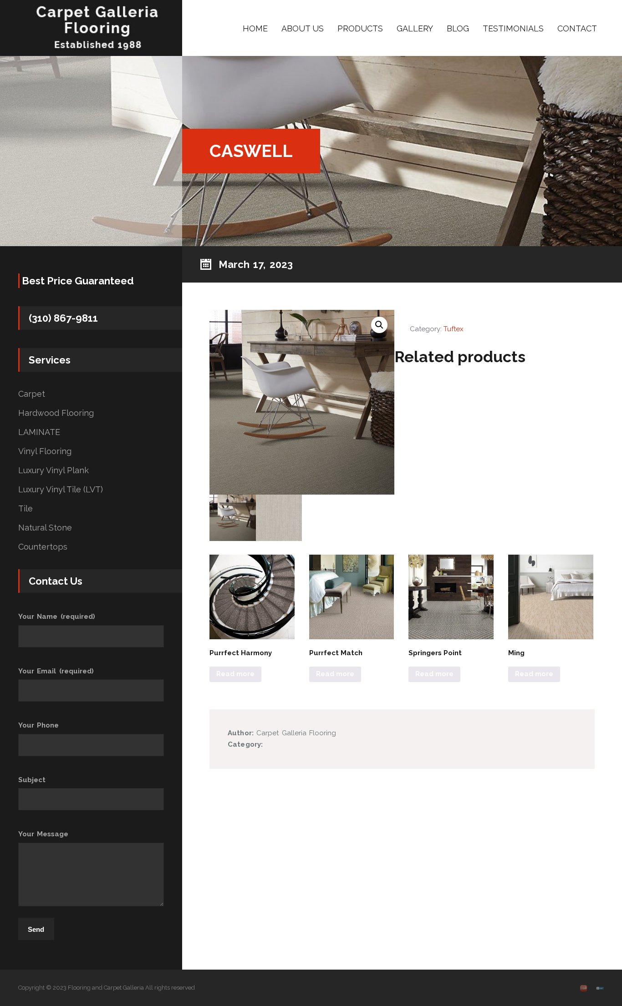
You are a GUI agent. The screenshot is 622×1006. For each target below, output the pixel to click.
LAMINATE (39, 432)
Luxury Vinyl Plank (53, 470)
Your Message (43, 834)
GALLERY (415, 28)
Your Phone (38, 725)
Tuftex (454, 329)
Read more (235, 674)
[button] (379, 325)
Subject (32, 780)
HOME (255, 28)
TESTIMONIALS (513, 28)
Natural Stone (45, 528)
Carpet (31, 394)
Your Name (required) (56, 616)
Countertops (42, 547)
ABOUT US (302, 28)
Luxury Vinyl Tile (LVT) (60, 489)
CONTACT (577, 28)
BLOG (458, 28)
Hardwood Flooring (56, 413)
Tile (25, 509)
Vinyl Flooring (44, 451)
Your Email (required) (56, 671)
